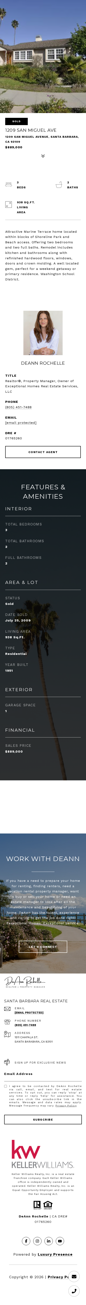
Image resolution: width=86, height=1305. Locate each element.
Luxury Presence (55, 1254)
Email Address (18, 1074)
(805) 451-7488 (18, 407)
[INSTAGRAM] (37, 1241)
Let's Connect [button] (43, 946)
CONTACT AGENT (43, 452)
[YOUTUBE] (60, 1241)
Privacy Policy (66, 1105)
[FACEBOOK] (26, 1241)
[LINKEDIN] (48, 1241)
